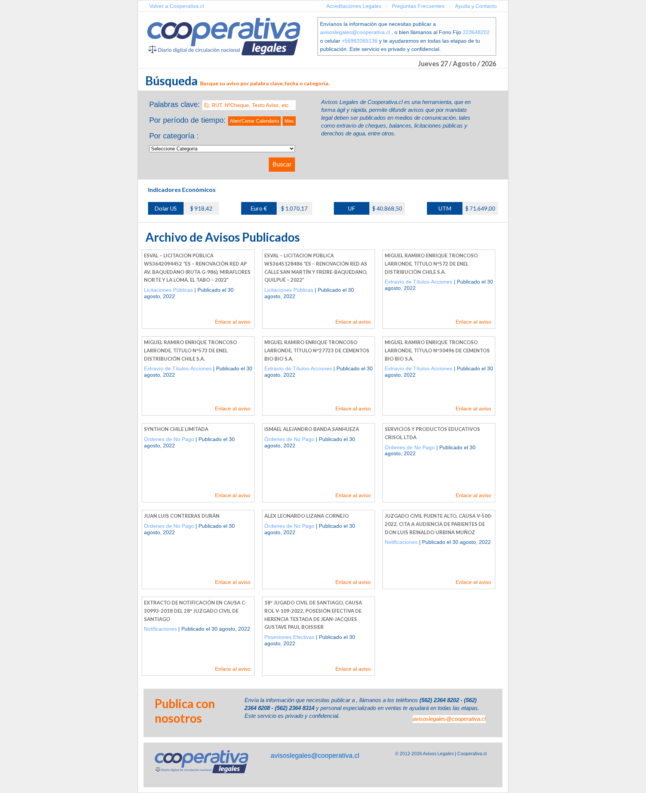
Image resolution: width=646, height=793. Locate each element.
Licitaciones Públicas (168, 290)
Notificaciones (401, 542)
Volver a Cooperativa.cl (176, 6)
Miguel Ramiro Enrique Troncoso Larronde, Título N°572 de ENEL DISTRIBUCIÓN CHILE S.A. (431, 263)
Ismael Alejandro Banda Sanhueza (311, 429)
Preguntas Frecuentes (418, 6)
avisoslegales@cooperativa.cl (355, 32)
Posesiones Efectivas (289, 637)
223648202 (476, 32)
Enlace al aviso (232, 322)
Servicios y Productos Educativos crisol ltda (432, 433)
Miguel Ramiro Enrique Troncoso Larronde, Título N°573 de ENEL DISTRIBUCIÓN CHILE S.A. (190, 350)
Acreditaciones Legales (353, 6)
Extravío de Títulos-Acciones (418, 282)
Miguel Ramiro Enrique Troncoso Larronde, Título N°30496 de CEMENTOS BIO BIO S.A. (437, 350)
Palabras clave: (174, 104)
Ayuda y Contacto (476, 6)
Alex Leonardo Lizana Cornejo (306, 516)
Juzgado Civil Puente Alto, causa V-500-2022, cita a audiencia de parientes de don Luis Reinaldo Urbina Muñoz (438, 524)
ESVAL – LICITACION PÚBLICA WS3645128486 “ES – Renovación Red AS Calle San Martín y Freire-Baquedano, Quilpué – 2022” (315, 267)
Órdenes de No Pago (169, 439)
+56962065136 (360, 41)
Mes (289, 121)
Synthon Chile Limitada (176, 429)
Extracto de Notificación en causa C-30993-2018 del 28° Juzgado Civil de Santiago (195, 611)
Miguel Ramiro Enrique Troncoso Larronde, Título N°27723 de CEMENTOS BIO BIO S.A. (316, 350)
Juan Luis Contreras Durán (181, 516)
